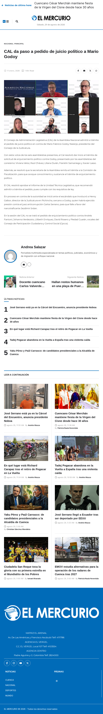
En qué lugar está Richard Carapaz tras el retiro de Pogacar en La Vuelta (51, 329)
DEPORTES (10, 690)
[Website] (29, 264)
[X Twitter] (90, 70)
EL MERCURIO (10, 709)
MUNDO (9, 695)
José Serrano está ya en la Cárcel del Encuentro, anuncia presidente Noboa (53, 307)
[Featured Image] (26, 396)
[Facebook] (78, 70)
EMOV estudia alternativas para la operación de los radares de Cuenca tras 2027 (76, 570)
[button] (4, 21)
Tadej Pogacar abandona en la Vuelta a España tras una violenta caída (50, 340)
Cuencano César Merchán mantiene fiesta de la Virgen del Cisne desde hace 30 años (75, 417)
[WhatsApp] (96, 70)
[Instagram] (14, 663)
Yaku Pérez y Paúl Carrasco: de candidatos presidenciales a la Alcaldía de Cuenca (24, 518)
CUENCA (9, 680)
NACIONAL (10, 685)
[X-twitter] (27, 663)
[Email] (84, 70)
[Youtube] (20, 663)
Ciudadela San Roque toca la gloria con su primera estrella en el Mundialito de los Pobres (25, 570)
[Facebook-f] (7, 663)
